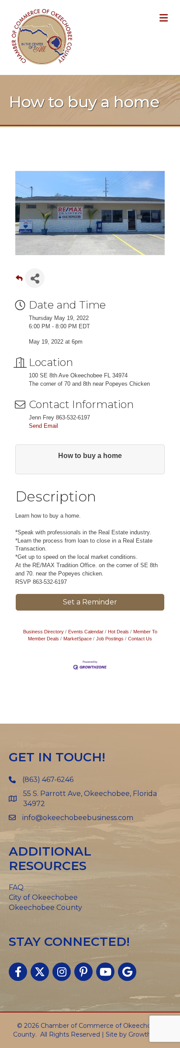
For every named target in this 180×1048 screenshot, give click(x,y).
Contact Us (140, 638)
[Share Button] (35, 278)
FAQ (16, 887)
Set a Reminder (90, 602)
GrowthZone (147, 1034)
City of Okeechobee (43, 897)
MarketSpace (77, 638)
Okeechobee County (45, 907)
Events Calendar (86, 631)
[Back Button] (19, 281)
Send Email (43, 426)
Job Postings (110, 638)
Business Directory (43, 631)
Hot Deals (118, 631)
